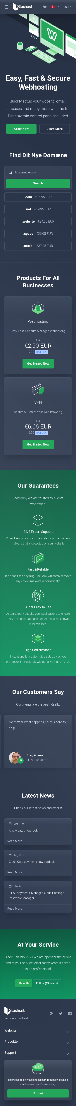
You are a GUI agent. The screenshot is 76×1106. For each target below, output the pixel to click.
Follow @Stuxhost (47, 983)
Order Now (21, 129)
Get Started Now (38, 363)
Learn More (55, 129)
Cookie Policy (48, 1084)
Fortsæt (38, 1093)
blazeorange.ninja (38, 760)
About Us (23, 983)
